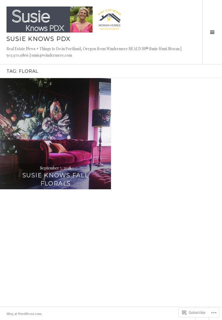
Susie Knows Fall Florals (55, 179)
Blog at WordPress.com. (24, 313)
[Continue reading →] (55, 133)
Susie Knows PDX (38, 39)
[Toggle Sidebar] (212, 32)
